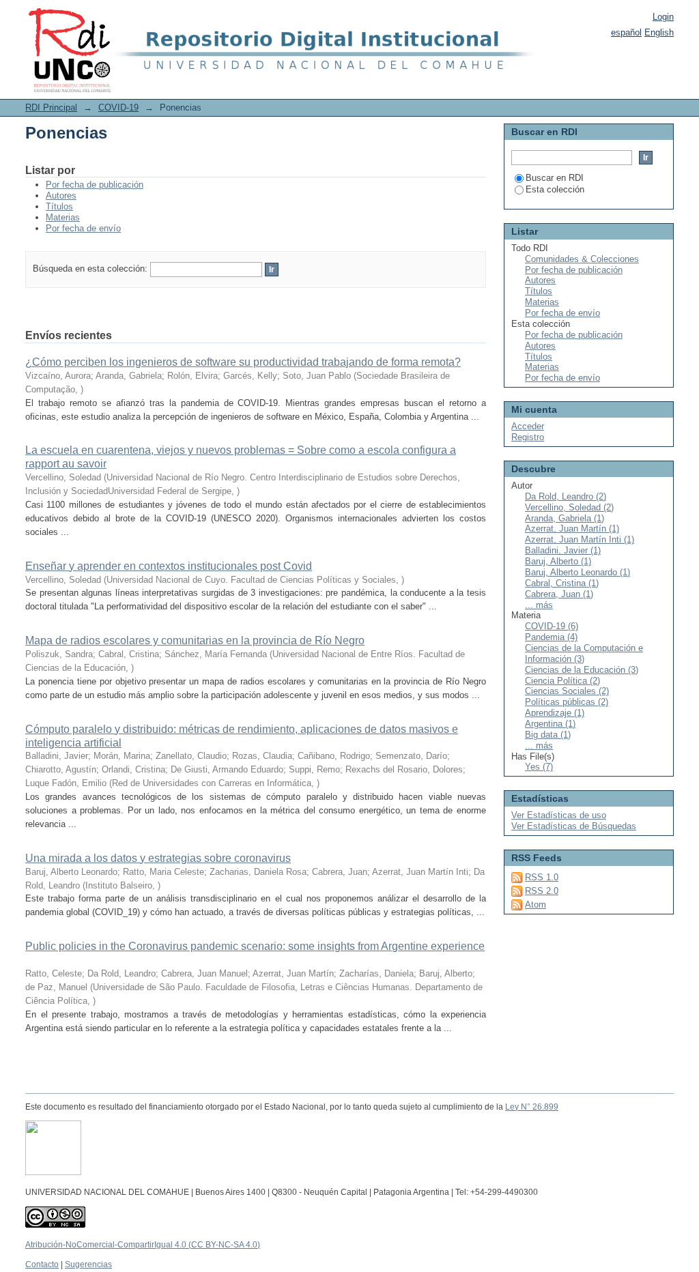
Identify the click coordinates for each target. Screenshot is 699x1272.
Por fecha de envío (83, 228)
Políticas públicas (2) (566, 702)
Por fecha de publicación (94, 184)
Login (663, 17)
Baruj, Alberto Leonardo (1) (577, 572)
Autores (61, 195)
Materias (63, 217)
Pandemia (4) (551, 637)
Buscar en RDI (555, 178)
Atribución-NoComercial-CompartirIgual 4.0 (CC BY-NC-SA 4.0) (142, 1244)
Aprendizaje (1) (554, 713)
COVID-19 (118, 107)
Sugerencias (88, 1264)
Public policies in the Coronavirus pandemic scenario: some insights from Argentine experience (255, 946)
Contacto (42, 1264)
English (659, 32)
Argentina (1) (550, 724)
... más (539, 605)
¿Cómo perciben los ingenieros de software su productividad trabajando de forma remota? (243, 362)
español (626, 32)
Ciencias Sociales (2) (567, 691)
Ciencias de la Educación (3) (581, 670)
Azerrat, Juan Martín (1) (572, 528)
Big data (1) (548, 734)
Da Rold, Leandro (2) (565, 496)
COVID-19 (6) (551, 626)
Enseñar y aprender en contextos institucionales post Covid (168, 566)
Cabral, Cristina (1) (562, 583)
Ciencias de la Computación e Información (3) (584, 653)
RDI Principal (51, 107)
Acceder (527, 426)
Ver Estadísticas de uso (558, 815)
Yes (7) (539, 767)
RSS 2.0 (541, 891)
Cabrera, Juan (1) (559, 594)
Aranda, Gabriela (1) (564, 518)
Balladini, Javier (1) (563, 550)
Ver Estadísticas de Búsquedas (573, 826)
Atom (535, 904)
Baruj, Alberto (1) (558, 561)
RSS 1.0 (541, 877)
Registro (527, 437)
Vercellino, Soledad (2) (569, 507)
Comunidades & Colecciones (582, 259)
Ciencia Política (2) (562, 681)
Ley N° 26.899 (531, 1107)
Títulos (59, 206)
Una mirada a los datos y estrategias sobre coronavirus (158, 858)
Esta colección (555, 189)
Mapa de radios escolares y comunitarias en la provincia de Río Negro (195, 640)
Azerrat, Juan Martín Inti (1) (579, 539)
